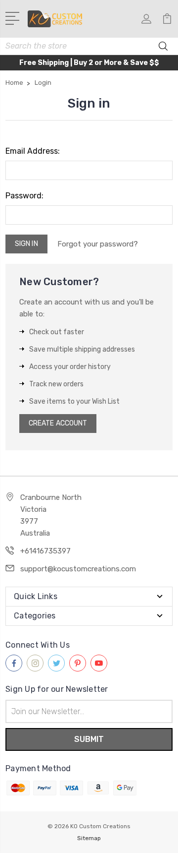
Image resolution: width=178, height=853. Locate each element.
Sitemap (89, 838)
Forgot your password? (97, 244)
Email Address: (32, 151)
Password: (24, 195)
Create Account (58, 423)
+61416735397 (45, 551)
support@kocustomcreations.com (78, 568)
